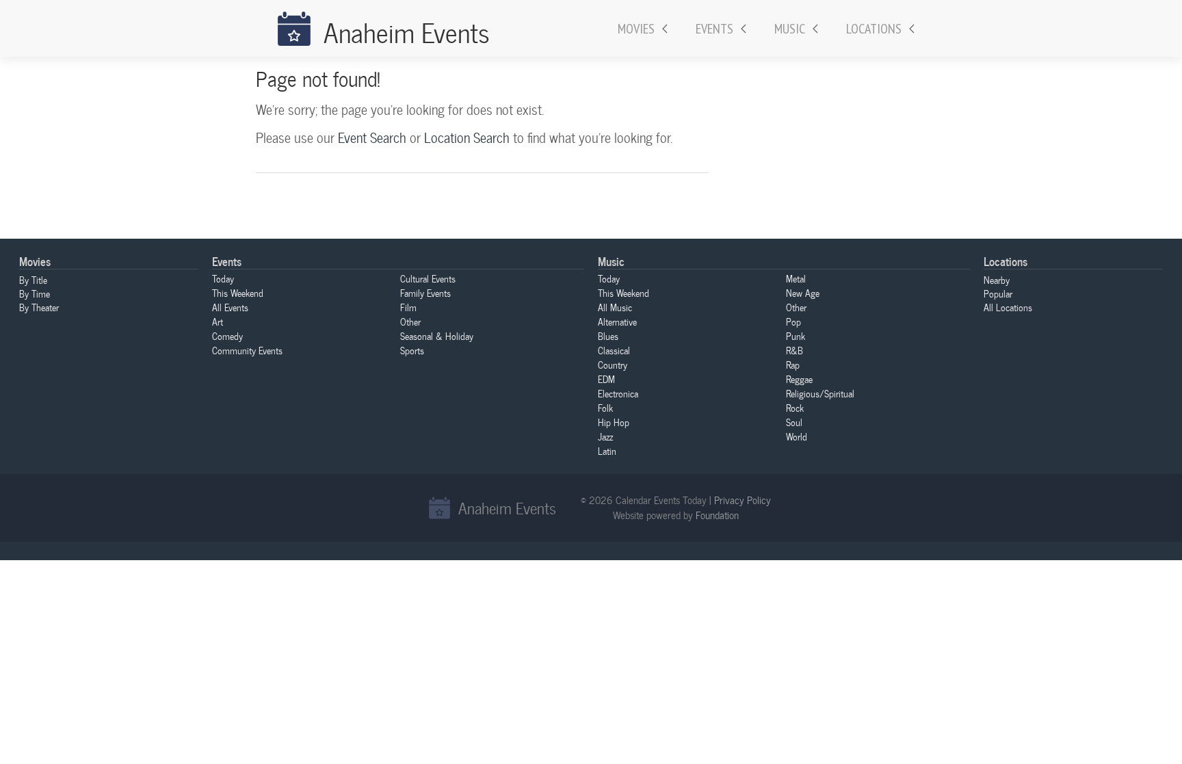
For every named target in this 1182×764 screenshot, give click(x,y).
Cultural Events (428, 278)
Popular (998, 293)
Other (410, 321)
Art (217, 321)
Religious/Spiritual (820, 393)
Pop (793, 321)
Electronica (618, 393)
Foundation (717, 515)
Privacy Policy (742, 500)
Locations (874, 29)
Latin (607, 450)
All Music (615, 307)
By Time (34, 293)
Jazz (605, 436)
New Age (802, 292)
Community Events (247, 350)
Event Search (372, 137)
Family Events (425, 292)
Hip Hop (613, 422)
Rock (795, 407)
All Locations (1008, 307)
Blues (608, 335)
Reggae (799, 378)
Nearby (997, 279)
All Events (230, 307)
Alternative (617, 321)
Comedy (227, 335)
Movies (636, 29)
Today (223, 278)
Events (714, 29)
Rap (793, 364)
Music (789, 29)
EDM (606, 378)
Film (408, 307)
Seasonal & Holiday (436, 335)
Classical (614, 350)
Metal (796, 278)
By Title (33, 279)
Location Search (467, 137)
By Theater (39, 307)
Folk (605, 407)
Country (612, 364)
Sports (412, 350)
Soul (794, 422)
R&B (794, 350)
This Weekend (237, 292)
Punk (795, 335)
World (796, 436)
